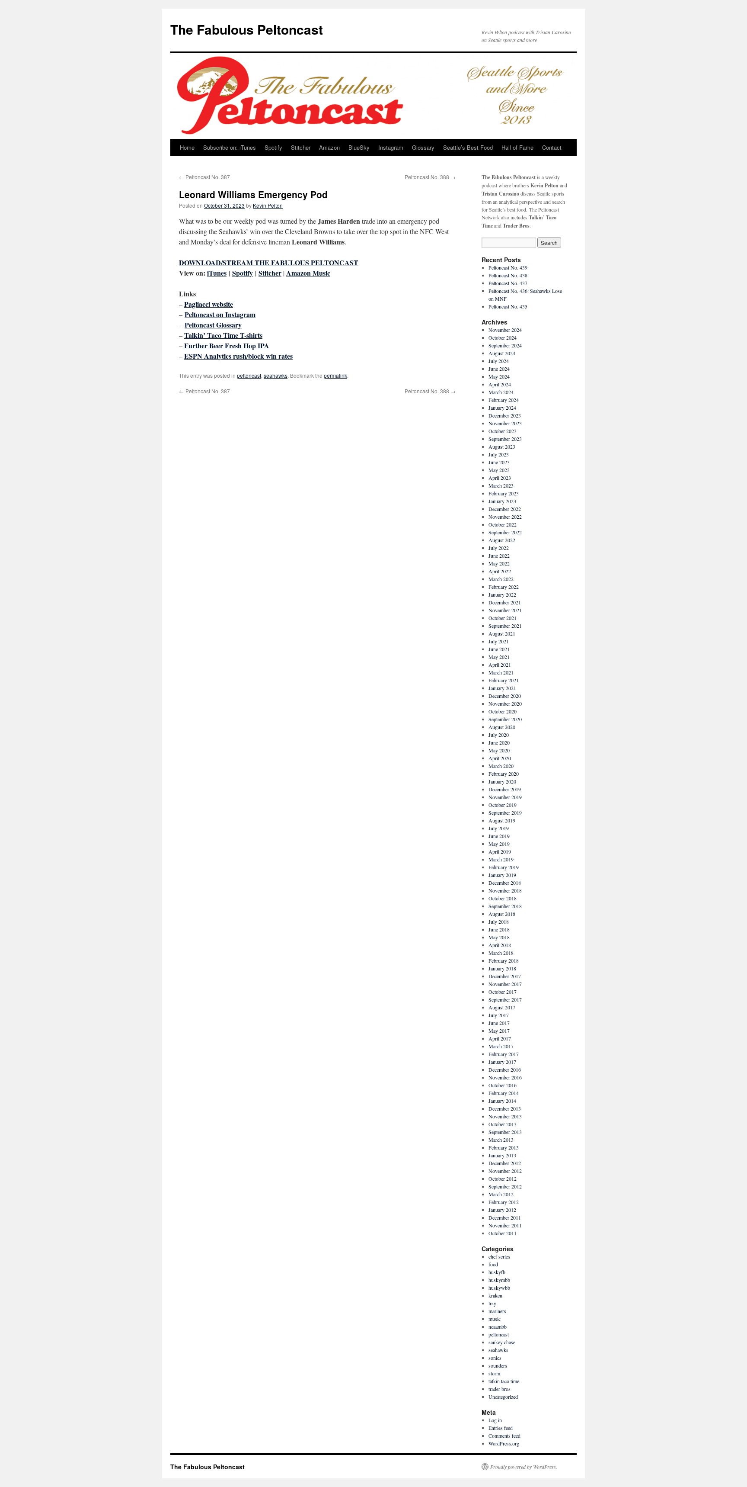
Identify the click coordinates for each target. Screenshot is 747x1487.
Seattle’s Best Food (468, 147)
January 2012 (502, 1209)
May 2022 (499, 563)
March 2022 (501, 578)
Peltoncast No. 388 (430, 176)
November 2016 (505, 1077)
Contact (552, 147)
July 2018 (498, 921)
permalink (335, 375)
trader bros (499, 1388)
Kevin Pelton (268, 205)
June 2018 (499, 929)
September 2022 (505, 532)
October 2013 (502, 1124)
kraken (495, 1295)
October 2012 (502, 1178)
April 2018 (499, 944)
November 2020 (505, 703)
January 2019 (502, 874)
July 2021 (498, 641)
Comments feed (504, 1435)
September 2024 (505, 345)
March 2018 (501, 952)
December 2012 (504, 1162)
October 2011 (502, 1233)
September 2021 (505, 625)
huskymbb (499, 1279)
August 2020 (501, 726)
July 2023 (498, 454)
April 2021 (499, 664)
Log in (495, 1419)
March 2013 (501, 1139)
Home (187, 147)
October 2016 (502, 1085)
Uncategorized (503, 1396)
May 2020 (499, 750)
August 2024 (501, 353)
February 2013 (503, 1147)
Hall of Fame (517, 147)
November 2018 (505, 890)
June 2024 (499, 368)
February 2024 (503, 399)
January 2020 (502, 781)
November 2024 (505, 329)
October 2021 (502, 617)
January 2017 (502, 1061)
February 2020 (503, 773)
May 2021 (499, 656)
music (494, 1318)
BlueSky (359, 147)
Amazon (329, 147)
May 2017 (499, 1030)
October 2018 (502, 898)
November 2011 (505, 1225)
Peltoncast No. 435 (507, 306)
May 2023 (499, 469)
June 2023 (499, 462)
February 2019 (503, 867)
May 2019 (499, 843)
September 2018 (505, 905)
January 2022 (502, 594)
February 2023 (503, 493)
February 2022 (503, 586)
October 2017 (502, 991)
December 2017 (504, 976)
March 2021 (501, 672)
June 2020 (499, 742)
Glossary (423, 147)
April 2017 (499, 1038)
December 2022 (504, 508)
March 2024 (501, 392)
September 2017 (505, 999)
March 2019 (501, 859)
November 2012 (505, 1170)
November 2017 (505, 983)
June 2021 (499, 649)
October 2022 (502, 524)
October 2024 (502, 337)
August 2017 (501, 1007)
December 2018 (504, 882)
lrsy (492, 1303)
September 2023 (505, 438)
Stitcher (300, 147)
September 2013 (505, 1131)
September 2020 (505, 719)
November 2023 (505, 423)
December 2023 (504, 415)
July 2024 (498, 360)
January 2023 (502, 501)
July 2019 (498, 828)
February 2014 (503, 1092)
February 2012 (503, 1201)
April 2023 (499, 477)
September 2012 (505, 1186)
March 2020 (501, 765)
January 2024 (502, 407)
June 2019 (499, 835)
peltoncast (249, 375)
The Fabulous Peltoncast (246, 29)
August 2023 (501, 446)
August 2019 (501, 820)
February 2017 (503, 1053)
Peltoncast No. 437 (507, 282)
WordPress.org (503, 1443)
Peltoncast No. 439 (507, 267)
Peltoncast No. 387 (204, 176)
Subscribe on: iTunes (229, 147)
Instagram (390, 147)
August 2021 (501, 633)
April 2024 (499, 384)
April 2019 (499, 851)
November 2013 (505, 1116)
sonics (494, 1357)
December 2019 (504, 789)
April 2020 (499, 758)
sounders (497, 1365)
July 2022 (498, 547)
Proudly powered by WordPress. (523, 1466)
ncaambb (497, 1326)
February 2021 (503, 680)
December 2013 (504, 1108)
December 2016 (504, 1069)
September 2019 (505, 812)
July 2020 (498, 734)
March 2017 (501, 1046)
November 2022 (505, 516)
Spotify (273, 147)
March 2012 (501, 1194)
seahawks (275, 375)
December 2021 (504, 602)
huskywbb (499, 1287)
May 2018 (499, 937)
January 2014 (502, 1100)
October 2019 (502, 804)
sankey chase (501, 1342)
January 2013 (502, 1155)
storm (494, 1373)
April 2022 (499, 571)
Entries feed (500, 1427)
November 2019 (505, 796)
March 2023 (501, 485)
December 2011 (504, 1217)
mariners (497, 1310)
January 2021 (502, 687)
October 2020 (502, 711)
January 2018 (502, 968)
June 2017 (499, 1022)
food (493, 1264)
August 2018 (501, 913)
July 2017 (498, 1015)
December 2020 (504, 695)
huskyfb (496, 1272)
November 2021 (505, 610)
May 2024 (499, 376)
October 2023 (502, 430)
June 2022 (499, 555)
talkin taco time (503, 1381)
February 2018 (503, 960)
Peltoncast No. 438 (507, 275)
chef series (499, 1256)
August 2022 (501, 539)
